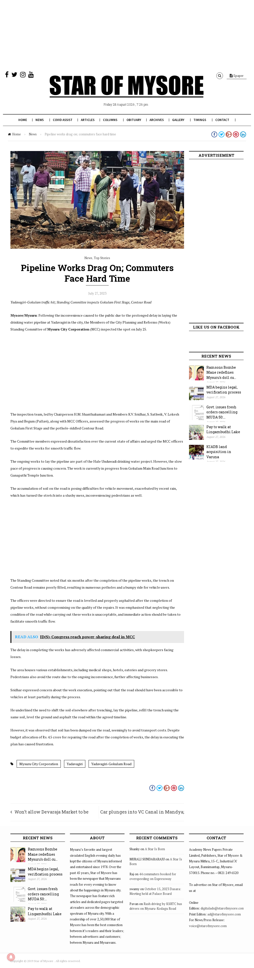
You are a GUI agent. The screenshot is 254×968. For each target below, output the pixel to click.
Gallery (178, 120)
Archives (157, 120)
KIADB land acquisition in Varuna (218, 451)
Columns (110, 120)
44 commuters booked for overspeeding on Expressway (152, 876)
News (39, 120)
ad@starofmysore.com (224, 914)
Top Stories (102, 258)
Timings (199, 120)
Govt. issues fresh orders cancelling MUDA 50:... (221, 412)
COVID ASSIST (62, 120)
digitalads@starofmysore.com (223, 908)
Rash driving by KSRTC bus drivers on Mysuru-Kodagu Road (155, 906)
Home (22, 120)
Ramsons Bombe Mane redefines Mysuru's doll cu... (221, 372)
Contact (222, 120)
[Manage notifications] (11, 957)
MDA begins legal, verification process (223, 390)
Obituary (134, 120)
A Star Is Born (155, 849)
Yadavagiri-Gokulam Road (111, 763)
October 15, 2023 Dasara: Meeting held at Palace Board (155, 891)
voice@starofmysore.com (208, 926)
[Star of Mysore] (126, 92)
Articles (88, 120)
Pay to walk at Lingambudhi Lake (223, 429)
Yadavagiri (75, 763)
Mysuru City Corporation (38, 763)
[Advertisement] (127, 34)
